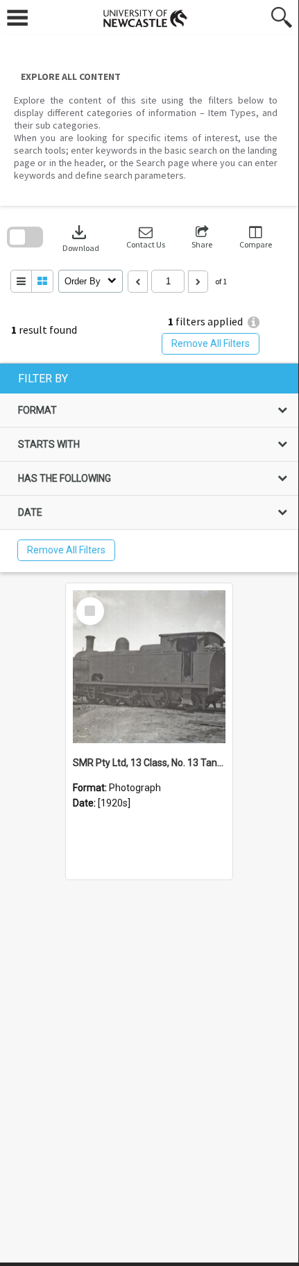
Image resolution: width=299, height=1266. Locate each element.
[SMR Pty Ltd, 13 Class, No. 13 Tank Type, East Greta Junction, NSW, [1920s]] (149, 666)
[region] (149, 468)
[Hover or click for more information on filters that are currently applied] (253, 322)
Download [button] (80, 237)
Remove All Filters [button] (210, 343)
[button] (145, 237)
